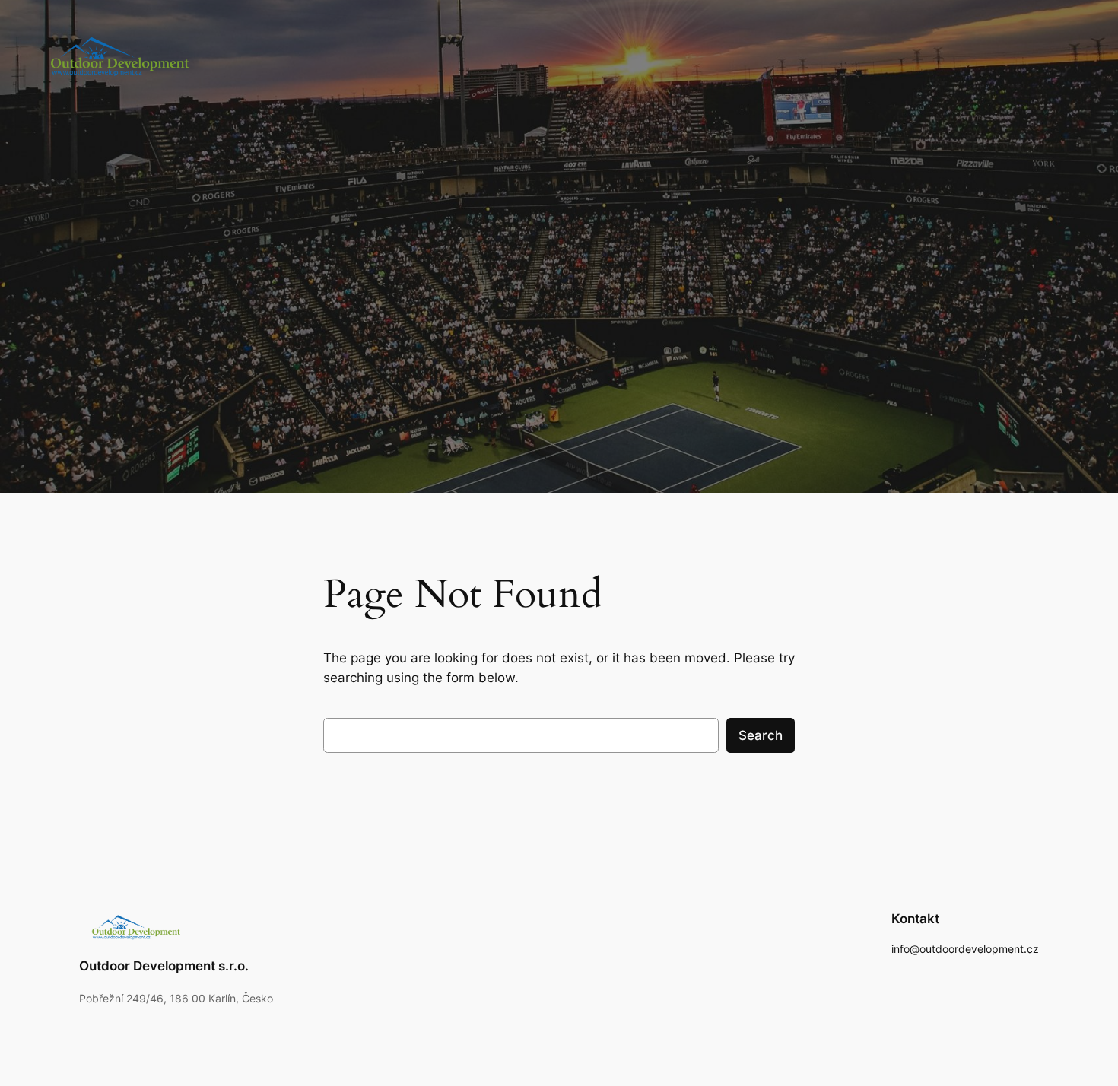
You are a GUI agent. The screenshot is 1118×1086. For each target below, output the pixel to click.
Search (760, 735)
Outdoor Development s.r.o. (164, 965)
